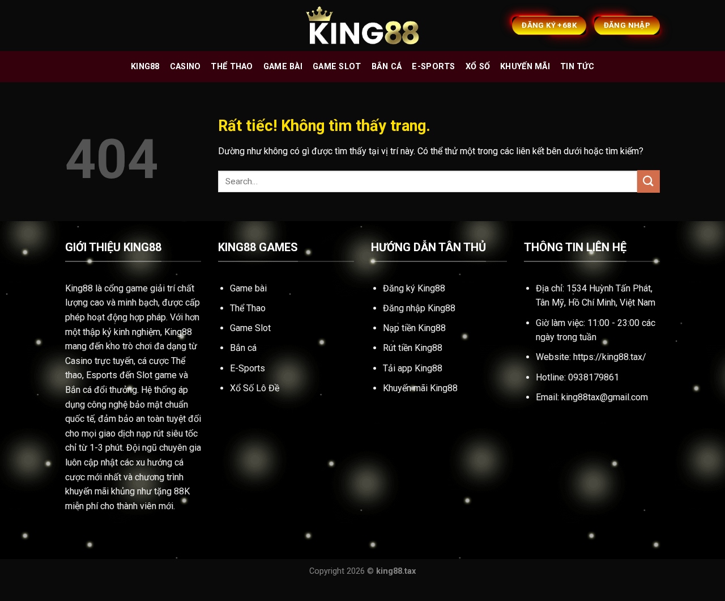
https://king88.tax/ (609, 357)
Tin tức (577, 66)
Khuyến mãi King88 (420, 388)
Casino (185, 66)
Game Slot (250, 328)
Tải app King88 (412, 368)
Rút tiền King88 (412, 347)
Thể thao (232, 66)
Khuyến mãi (525, 66)
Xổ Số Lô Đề (254, 388)
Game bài (282, 66)
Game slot (337, 66)
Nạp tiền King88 (414, 328)
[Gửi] (648, 181)
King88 (145, 66)
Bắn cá (387, 66)
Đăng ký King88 (414, 288)
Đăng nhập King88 (419, 308)
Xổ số (478, 66)
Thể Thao (248, 308)
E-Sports (247, 368)
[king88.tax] (362, 25)
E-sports (433, 66)
